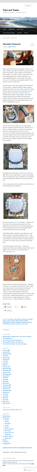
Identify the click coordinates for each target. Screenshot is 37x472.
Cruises (7, 425)
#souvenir (29, 322)
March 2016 (6, 383)
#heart (9, 320)
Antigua (7, 419)
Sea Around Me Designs (9, 32)
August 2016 (6, 376)
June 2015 (5, 396)
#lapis (21, 320)
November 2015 (7, 387)
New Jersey (8, 431)
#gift (31, 319)
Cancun (7, 421)
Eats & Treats (20, 29)
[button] (10, 114)
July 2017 (5, 361)
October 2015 (6, 389)
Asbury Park (8, 438)
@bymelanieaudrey (13, 250)
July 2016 (5, 378)
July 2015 (5, 394)
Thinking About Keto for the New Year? (13, 342)
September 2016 (7, 374)
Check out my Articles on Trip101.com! (12, 409)
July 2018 (5, 355)
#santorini (24, 322)
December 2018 (7, 354)
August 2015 (6, 392)
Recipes (5, 440)
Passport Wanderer (28, 173)
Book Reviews (6, 416)
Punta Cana (8, 434)
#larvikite (25, 320)
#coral (28, 319)
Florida (7, 427)
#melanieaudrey (7, 322)
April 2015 (5, 399)
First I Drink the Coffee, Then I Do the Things (15, 344)
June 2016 (5, 379)
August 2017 (6, 359)
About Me (19, 32)
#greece (5, 320)
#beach (19, 319)
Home (4, 29)
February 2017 (6, 367)
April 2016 (5, 381)
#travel (13, 324)
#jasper (13, 320)
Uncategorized (6, 443)
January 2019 (6, 352)
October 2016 (6, 372)
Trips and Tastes (11, 9)
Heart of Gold (17, 222)
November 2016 (7, 370)
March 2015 (6, 401)
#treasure (17, 324)
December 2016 (7, 368)
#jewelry (17, 320)
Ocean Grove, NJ (9, 432)
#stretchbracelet (7, 324)
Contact (26, 32)
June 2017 (5, 363)
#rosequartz (18, 322)
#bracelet (24, 319)
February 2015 (6, 403)
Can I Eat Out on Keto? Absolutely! (12, 340)
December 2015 (7, 385)
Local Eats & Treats (8, 436)
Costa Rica (7, 423)
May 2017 (5, 365)
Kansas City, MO (9, 429)
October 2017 (6, 357)
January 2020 (6, 350)
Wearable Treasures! (12, 44)
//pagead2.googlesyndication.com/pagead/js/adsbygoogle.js (17, 447)
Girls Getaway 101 (7, 338)
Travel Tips (10, 319)
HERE (4, 102)
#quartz (13, 322)
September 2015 (7, 390)
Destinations (11, 29)
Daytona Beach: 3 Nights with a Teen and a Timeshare (17, 336)
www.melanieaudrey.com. (9, 251)
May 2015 (5, 398)
